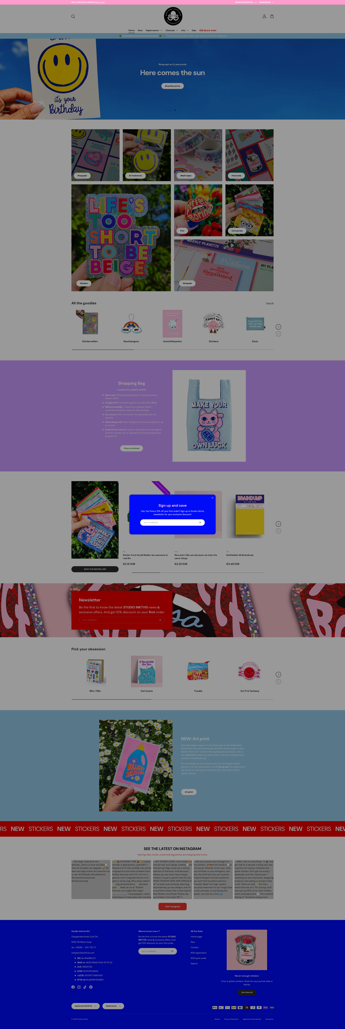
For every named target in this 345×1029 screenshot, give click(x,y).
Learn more (97, 2)
